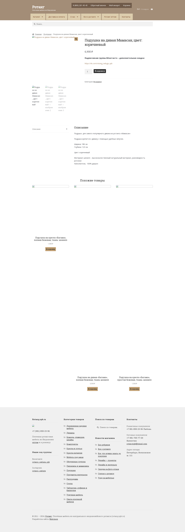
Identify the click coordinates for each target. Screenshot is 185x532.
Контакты (126, 17)
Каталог (36, 17)
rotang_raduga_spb (41, 462)
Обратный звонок (98, 5)
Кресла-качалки (74, 453)
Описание (36, 129)
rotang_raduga (39, 471)
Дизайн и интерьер (107, 465)
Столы (70, 483)
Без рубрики (104, 445)
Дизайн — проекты (107, 460)
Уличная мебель (75, 495)
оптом (35, 442)
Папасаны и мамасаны (78, 466)
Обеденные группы (76, 461)
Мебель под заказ (75, 457)
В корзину (100, 71)
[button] (76, 39)
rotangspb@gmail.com (137, 444)
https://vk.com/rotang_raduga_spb (98, 63)
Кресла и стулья (74, 448)
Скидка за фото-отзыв (108, 469)
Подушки (47, 34)
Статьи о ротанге (106, 473)
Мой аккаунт (114, 5)
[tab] (50, 129)
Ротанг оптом (110, 17)
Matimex (53, 519)
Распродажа (72, 479)
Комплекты (72, 444)
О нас (72, 17)
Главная (38, 34)
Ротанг (38, 7)
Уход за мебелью (106, 478)
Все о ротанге (90, 17)
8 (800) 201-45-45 (80, 5)
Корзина (126, 5)
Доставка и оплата (56, 17)
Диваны (71, 433)
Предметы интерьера (77, 475)
